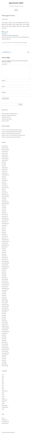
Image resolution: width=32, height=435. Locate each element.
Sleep (3, 403)
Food (3, 394)
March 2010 (4, 255)
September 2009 (5, 266)
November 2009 (5, 263)
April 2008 (4, 297)
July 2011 (4, 227)
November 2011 (5, 219)
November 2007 (5, 306)
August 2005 (4, 354)
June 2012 (4, 207)
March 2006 (4, 342)
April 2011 (4, 232)
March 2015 (4, 183)
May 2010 (4, 252)
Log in (3, 417)
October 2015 (5, 180)
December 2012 (5, 201)
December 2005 (5, 347)
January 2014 (4, 192)
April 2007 (4, 318)
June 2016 (4, 178)
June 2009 (4, 272)
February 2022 (5, 155)
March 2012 (4, 212)
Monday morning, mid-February (9, 115)
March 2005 (4, 363)
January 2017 (4, 173)
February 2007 (5, 322)
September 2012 (5, 203)
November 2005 (5, 349)
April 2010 (4, 254)
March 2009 (4, 277)
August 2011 (4, 225)
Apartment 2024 (16, 3)
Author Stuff (4, 390)
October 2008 (5, 286)
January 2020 (4, 160)
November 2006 (5, 327)
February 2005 (5, 365)
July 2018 (4, 165)
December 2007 (5, 304)
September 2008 (5, 288)
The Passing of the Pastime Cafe (13, 133)
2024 (3, 389)
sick (28, 52)
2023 (3, 387)
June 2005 (4, 358)
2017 (3, 380)
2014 (3, 374)
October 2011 (5, 221)
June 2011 (4, 228)
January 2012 (4, 216)
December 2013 (5, 194)
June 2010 (4, 250)
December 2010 (5, 239)
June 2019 (4, 164)
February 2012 (5, 214)
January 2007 (4, 324)
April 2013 (4, 198)
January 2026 (4, 146)
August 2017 (4, 171)
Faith (3, 392)
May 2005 (4, 360)
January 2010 (4, 259)
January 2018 (4, 167)
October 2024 (5, 151)
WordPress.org (5, 423)
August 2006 (4, 333)
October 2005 (5, 351)
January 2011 (4, 237)
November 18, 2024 (6, 117)
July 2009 (4, 270)
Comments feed (5, 421)
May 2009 (4, 273)
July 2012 (4, 205)
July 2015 (4, 182)
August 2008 (4, 290)
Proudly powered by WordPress (8, 432)
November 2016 (5, 174)
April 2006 (4, 340)
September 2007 (5, 309)
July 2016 (4, 176)
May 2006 (4, 338)
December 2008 (5, 282)
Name (4, 80)
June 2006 (4, 336)
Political (3, 401)
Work (3, 408)
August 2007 (4, 311)
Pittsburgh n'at (6, 52)
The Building (4, 405)
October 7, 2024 (5, 120)
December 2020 (5, 158)
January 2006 (4, 345)
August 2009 (4, 268)
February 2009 (5, 279)
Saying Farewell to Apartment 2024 (9, 113)
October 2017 (5, 169)
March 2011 (4, 234)
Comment (5, 64)
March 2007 (4, 320)
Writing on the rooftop (7, 119)
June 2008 (4, 293)
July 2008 (4, 291)
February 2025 (5, 147)
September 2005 (5, 353)
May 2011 (4, 230)
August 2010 (4, 246)
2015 (3, 376)
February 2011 (5, 236)
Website (4, 92)
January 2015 (4, 185)
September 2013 (5, 196)
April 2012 (4, 210)
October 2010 (5, 243)
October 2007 (5, 308)
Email (3, 86)
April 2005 (4, 362)
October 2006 (5, 329)
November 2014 (5, 187)
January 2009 (4, 281)
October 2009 (5, 264)
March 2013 (4, 200)
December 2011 (5, 218)
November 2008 (5, 284)
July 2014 (4, 189)
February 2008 (5, 300)
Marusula (15, 35)
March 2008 (4, 299)
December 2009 (5, 261)
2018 (3, 381)
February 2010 (5, 257)
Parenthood (4, 399)
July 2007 (4, 313)
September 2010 (5, 245)
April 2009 (4, 275)
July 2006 (4, 335)
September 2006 (5, 331)
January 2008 (4, 302)
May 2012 (4, 209)
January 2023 (4, 153)
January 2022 (4, 156)
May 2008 (4, 295)
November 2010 (5, 241)
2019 (3, 383)
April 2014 (4, 191)
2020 (3, 385)
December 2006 (5, 326)
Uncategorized (5, 407)
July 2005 (4, 356)
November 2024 (5, 149)
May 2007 (4, 317)
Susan (3, 131)
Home (3, 396)
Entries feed (4, 419)
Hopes (3, 398)
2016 (3, 378)
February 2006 (5, 344)
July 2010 (4, 248)
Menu (16, 9)
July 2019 (4, 162)
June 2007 (4, 315)
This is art (4, 33)
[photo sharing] (5, 31)
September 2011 (5, 223)
